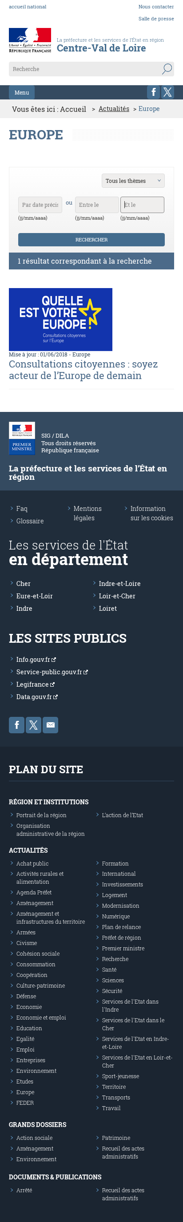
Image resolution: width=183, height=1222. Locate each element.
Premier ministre (123, 948)
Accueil (73, 109)
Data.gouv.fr (34, 696)
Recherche (115, 958)
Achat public (32, 863)
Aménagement (34, 902)
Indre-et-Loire (120, 583)
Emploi (25, 1049)
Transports (116, 1097)
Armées (26, 932)
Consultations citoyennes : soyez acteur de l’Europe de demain (83, 369)
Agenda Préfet (34, 892)
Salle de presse (156, 18)
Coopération (32, 974)
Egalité (25, 1038)
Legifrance (33, 684)
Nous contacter (156, 6)
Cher (23, 583)
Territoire (114, 1086)
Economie (29, 1006)
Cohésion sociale (38, 953)
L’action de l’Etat (122, 815)
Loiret (108, 608)
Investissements (122, 884)
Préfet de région (121, 937)
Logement (114, 894)
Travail (111, 1107)
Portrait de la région (41, 815)
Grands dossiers (37, 1124)
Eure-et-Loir (34, 596)
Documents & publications (55, 1177)
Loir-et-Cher (117, 596)
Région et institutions (48, 802)
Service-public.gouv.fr (50, 672)
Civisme (26, 942)
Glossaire (30, 521)
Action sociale (34, 1137)
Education (29, 1028)
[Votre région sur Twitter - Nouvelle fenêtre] (167, 92)
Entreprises (30, 1060)
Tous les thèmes (126, 180)
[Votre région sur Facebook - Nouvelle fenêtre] (153, 92)
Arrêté (24, 1190)
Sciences (113, 980)
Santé (109, 969)
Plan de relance (121, 926)
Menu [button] (22, 92)
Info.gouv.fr (34, 659)
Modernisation (120, 905)
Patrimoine (116, 1137)
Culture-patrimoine (40, 985)
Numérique (116, 916)
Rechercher (91, 239)
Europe (81, 354)
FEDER (25, 1102)
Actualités (114, 109)
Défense (26, 996)
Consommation (36, 964)
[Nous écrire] (50, 725)
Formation (115, 863)
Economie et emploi (41, 1017)
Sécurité (112, 990)
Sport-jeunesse (120, 1076)
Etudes (24, 1081)
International (119, 873)
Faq (22, 508)
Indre (24, 608)
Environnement (36, 1070)
